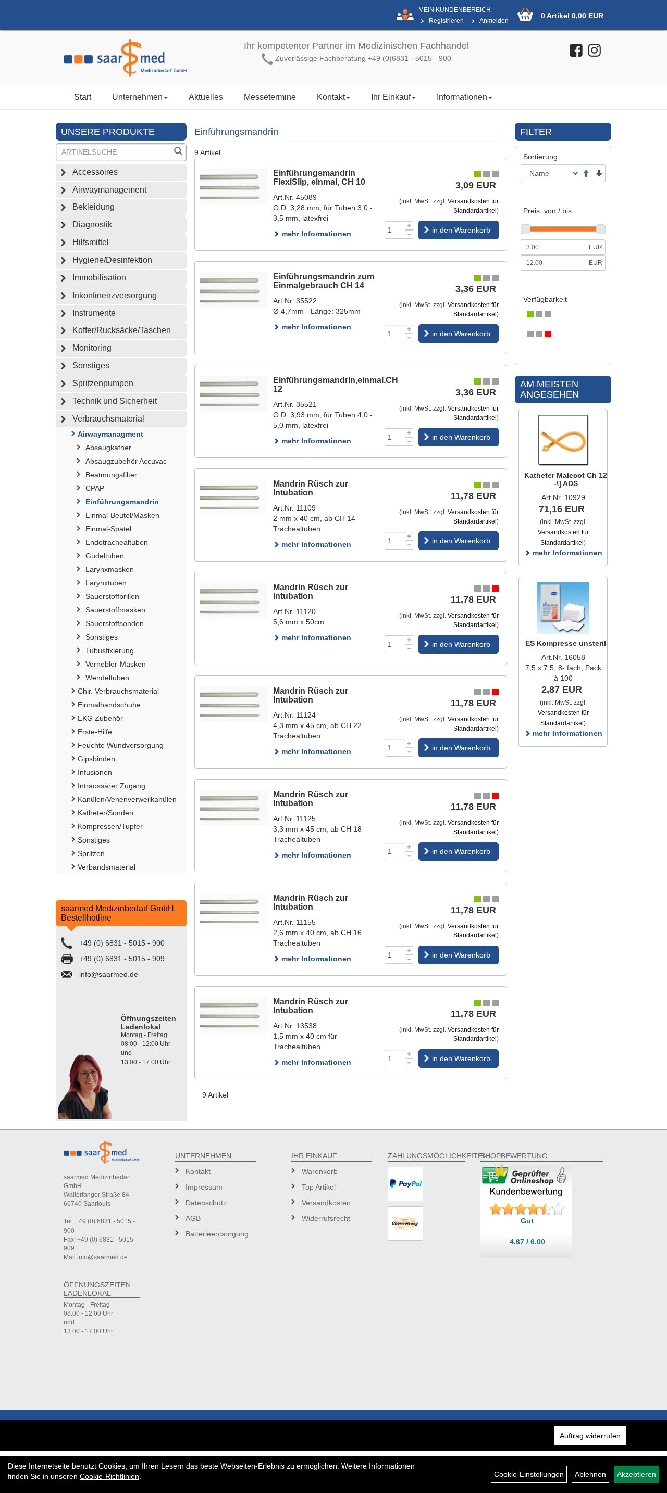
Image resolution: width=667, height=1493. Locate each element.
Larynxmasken (109, 569)
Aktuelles (206, 97)
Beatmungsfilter (111, 474)
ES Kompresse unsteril (565, 643)
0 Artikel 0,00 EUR (572, 15)
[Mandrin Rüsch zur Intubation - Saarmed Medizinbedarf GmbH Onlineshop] (234, 497)
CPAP (94, 488)
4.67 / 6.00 (527, 1241)
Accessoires (95, 172)
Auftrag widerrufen (590, 1436)
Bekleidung (93, 206)
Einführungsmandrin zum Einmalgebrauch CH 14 (323, 281)
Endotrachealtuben (116, 542)
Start (82, 97)
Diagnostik (92, 224)
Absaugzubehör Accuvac (126, 461)
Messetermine (270, 97)
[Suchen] (178, 152)
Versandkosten (326, 1202)
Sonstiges (90, 365)
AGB (193, 1218)
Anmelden (494, 20)
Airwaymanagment (110, 434)
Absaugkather (108, 447)
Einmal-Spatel (108, 529)
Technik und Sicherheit (114, 401)
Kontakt (331, 97)
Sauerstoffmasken (115, 610)
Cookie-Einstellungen (529, 1474)
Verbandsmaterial (106, 867)
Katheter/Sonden (105, 813)
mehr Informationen (315, 233)
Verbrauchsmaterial (108, 418)
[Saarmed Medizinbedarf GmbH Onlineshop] (125, 58)
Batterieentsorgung (217, 1234)
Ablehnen (590, 1474)
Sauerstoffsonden (114, 623)
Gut (527, 1221)
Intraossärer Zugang (111, 786)
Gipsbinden (96, 759)
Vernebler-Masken (115, 664)
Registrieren (446, 20)
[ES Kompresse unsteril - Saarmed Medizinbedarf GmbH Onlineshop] (563, 608)
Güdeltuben (104, 556)
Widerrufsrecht (326, 1218)
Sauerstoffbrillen (112, 596)
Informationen (462, 97)
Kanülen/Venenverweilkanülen (127, 799)
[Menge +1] (409, 225)
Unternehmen (137, 97)
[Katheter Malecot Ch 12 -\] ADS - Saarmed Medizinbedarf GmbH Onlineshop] (563, 440)
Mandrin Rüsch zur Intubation (310, 488)
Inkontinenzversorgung (114, 295)
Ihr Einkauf (391, 97)
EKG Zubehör (100, 718)
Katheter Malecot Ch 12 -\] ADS (565, 479)
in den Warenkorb (461, 230)
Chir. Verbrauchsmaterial (118, 691)
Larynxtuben (106, 583)
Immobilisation (99, 277)
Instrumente (94, 313)
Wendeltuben (107, 677)
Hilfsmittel (90, 242)
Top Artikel (319, 1187)
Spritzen (91, 853)
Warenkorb (320, 1171)
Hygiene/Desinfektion (112, 260)
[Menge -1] (409, 234)
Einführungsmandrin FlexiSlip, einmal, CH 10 (319, 178)
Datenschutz (206, 1202)
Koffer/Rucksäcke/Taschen (121, 330)
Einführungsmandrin (122, 501)
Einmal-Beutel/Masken (122, 515)
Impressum (204, 1187)
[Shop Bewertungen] (527, 1209)
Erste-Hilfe (95, 732)
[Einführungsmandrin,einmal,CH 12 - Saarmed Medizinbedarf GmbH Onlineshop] (234, 394)
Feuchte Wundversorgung (121, 745)
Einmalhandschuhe (109, 704)
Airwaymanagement (109, 189)
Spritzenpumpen (102, 383)
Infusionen (95, 772)
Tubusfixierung (109, 650)
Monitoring (92, 347)
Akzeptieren (636, 1474)
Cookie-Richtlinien (109, 1476)
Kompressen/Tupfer (110, 826)
